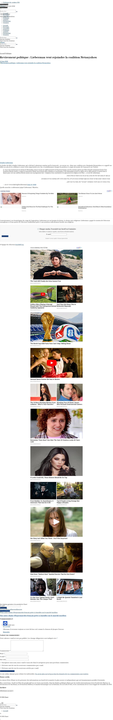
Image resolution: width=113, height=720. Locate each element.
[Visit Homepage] (2, 6)
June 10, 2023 (31, 184)
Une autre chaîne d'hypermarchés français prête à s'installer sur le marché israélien (33, 616)
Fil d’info (6, 15)
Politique (6, 18)
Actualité (6, 16)
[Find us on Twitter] (0, 713)
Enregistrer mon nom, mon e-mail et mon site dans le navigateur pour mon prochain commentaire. (35, 662)
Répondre (6, 632)
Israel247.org (19, 244)
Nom (2, 653)
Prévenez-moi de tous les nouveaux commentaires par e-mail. (22, 665)
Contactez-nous (4, 7)
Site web (3, 659)
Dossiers (6, 22)
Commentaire (5, 651)
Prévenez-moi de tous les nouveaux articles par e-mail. (20, 668)
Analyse (5, 19)
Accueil (5, 13)
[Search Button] (16, 11)
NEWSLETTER (4, 4)
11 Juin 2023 (4, 61)
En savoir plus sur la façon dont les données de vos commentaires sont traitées (61, 674)
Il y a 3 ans (6, 626)
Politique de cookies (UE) (11, 2)
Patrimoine (7, 21)
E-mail (48, 234)
